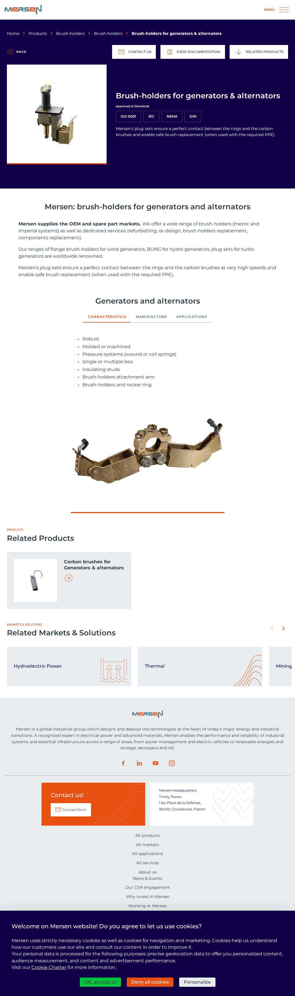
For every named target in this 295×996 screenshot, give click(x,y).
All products (147, 835)
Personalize (197, 982)
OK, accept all (100, 982)
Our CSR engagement (147, 887)
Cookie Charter (48, 967)
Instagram (171, 763)
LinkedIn (139, 763)
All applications (147, 853)
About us (148, 872)
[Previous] (272, 628)
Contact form (74, 809)
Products (38, 33)
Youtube (155, 763)
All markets (147, 844)
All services (147, 862)
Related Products (264, 52)
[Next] (283, 628)
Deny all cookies (150, 982)
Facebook (123, 763)
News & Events (147, 878)
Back (21, 52)
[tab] (107, 319)
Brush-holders (70, 33)
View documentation (198, 52)
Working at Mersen (147, 905)
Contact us (139, 52)
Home (13, 33)
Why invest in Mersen (147, 896)
